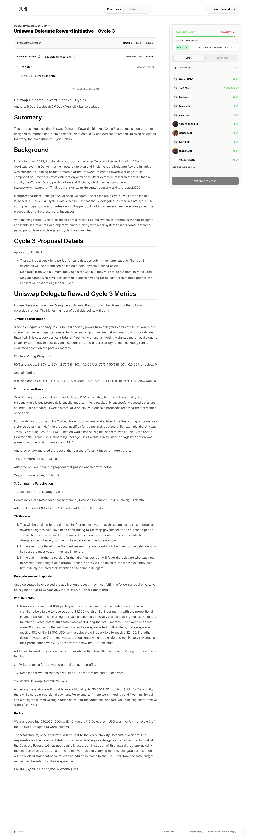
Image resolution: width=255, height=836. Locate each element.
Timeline (127, 43)
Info (145, 9)
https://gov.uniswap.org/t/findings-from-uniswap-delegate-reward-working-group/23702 (77, 187)
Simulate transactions (58, 56)
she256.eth (185, 88)
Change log (168, 831)
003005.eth (185, 151)
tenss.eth (184, 106)
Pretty (149, 56)
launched (20, 201)
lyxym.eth (184, 97)
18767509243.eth (189, 124)
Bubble (149, 43)
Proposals (114, 9)
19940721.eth (187, 160)
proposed (136, 196)
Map (138, 43)
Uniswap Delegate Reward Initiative (106, 161)
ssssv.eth (184, 115)
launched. (86, 230)
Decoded (131, 56)
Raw (141, 56)
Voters (132, 9)
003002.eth (185, 133)
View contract (144, 67)
